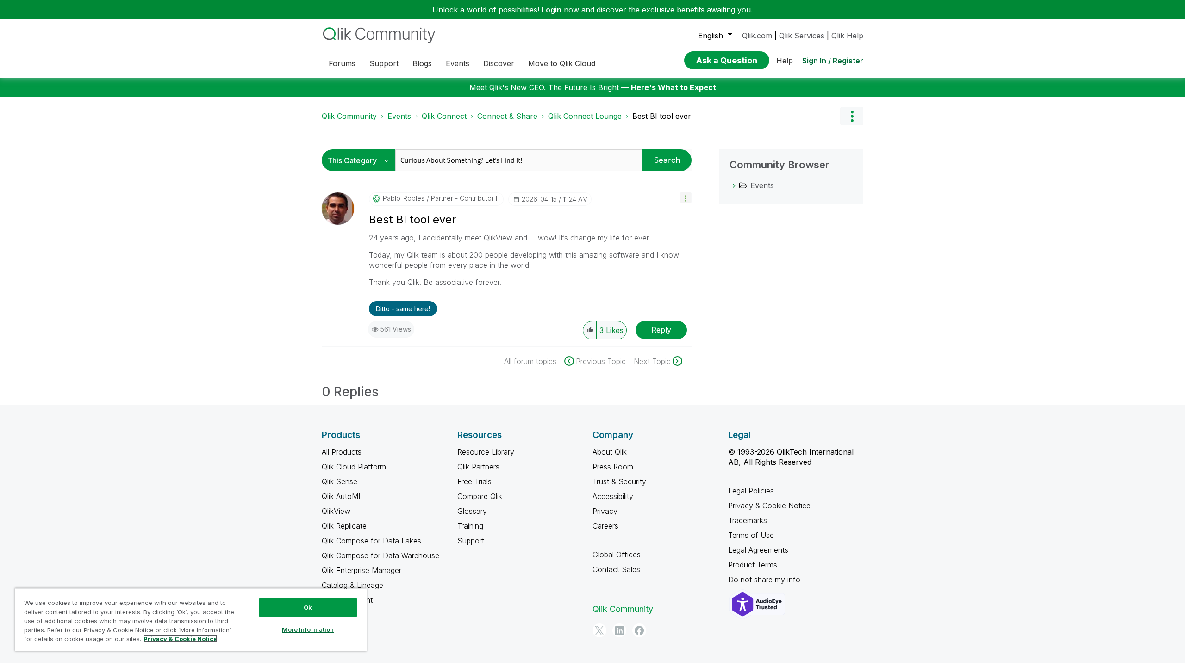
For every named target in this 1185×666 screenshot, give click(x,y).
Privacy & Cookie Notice (769, 505)
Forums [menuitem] (342, 63)
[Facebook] (639, 630)
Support (470, 540)
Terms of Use (751, 535)
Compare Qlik (479, 496)
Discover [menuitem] (498, 63)
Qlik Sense (339, 481)
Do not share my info (765, 579)
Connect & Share (507, 116)
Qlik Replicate (344, 525)
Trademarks (747, 520)
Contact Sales (616, 569)
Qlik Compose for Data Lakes (371, 540)
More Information (308, 629)
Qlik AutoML (342, 496)
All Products (342, 451)
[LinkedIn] (619, 630)
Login (551, 9)
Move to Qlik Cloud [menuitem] (561, 63)
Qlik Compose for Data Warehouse (380, 555)
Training (470, 525)
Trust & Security (619, 481)
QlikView (336, 511)
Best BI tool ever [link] (661, 116)
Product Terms (752, 564)
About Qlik (609, 451)
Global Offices (616, 554)
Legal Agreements (758, 550)
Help (784, 60)
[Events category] (734, 185)
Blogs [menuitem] (422, 63)
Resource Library (485, 451)
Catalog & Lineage (352, 585)
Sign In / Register (832, 60)
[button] (686, 198)
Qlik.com (757, 35)
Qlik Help (847, 35)
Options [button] (851, 116)
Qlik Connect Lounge (585, 116)
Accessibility (612, 496)
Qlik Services (801, 35)
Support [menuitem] (384, 63)
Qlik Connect (444, 116)
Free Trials (474, 481)
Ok (308, 607)
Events (399, 116)
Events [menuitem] (457, 63)
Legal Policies (751, 490)
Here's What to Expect (673, 87)
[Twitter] (599, 630)
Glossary (472, 511)
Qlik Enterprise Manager (361, 570)
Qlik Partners (478, 466)
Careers (605, 525)
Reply (661, 329)
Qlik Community (349, 116)
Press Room (612, 466)
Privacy (604, 511)
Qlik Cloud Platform (354, 466)
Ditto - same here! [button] (403, 309)
